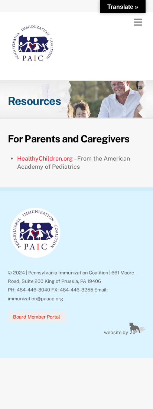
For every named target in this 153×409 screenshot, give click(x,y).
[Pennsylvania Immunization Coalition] (33, 67)
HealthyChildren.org (45, 158)
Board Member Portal (36, 317)
